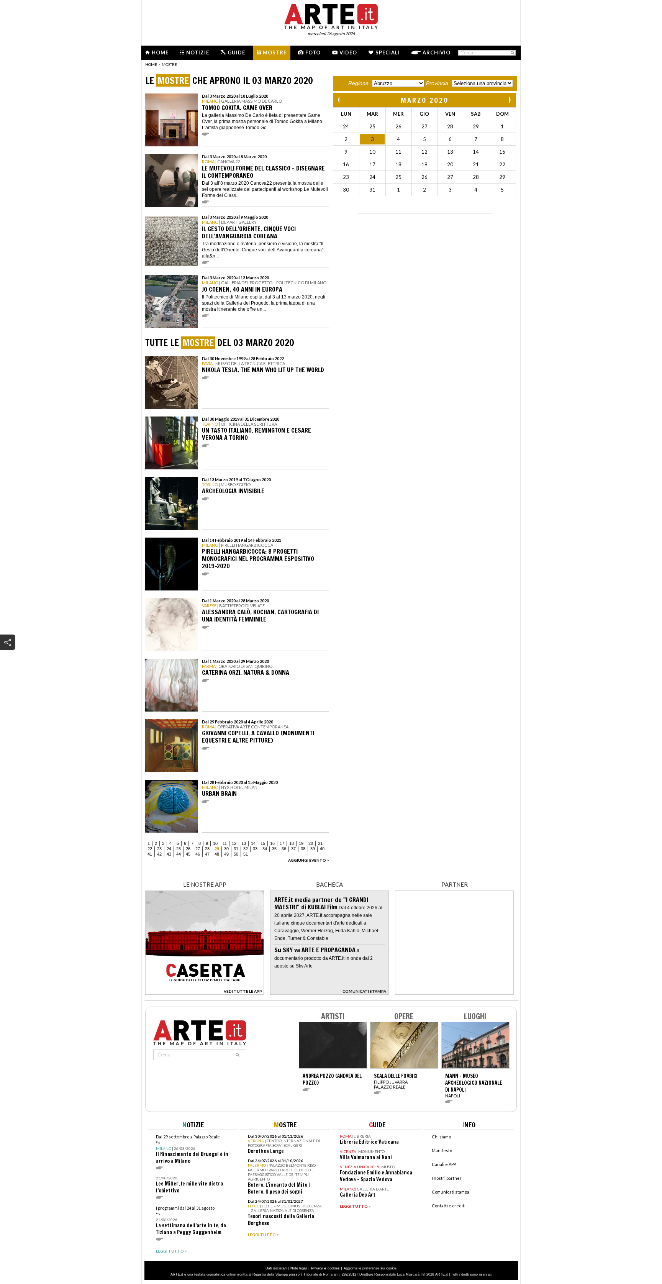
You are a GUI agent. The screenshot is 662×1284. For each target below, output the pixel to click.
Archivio (437, 52)
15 (263, 843)
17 (282, 843)
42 (159, 854)
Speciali (387, 52)
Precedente (339, 100)
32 (245, 848)
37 (293, 848)
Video (348, 52)
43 (169, 854)
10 (215, 843)
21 (320, 843)
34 (264, 848)
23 (159, 848)
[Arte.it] (331, 15)
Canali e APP (444, 1164)
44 (178, 854)
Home (160, 52)
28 (207, 848)
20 (310, 843)
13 (243, 843)
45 (188, 854)
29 (217, 848)
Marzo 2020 (425, 100)
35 (274, 848)
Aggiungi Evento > (308, 860)
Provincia (437, 83)
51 (245, 854)
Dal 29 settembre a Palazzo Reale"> (192, 1149)
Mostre (275, 52)
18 (291, 843)
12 (234, 843)
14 (253, 843)
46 (197, 854)
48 (217, 854)
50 (236, 854)
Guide (236, 52)
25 (178, 848)
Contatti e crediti (448, 1205)
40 (322, 848)
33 (255, 848)
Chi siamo (441, 1136)
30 (226, 848)
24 (169, 848)
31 (236, 848)
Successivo (509, 100)
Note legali (298, 1268)
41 (149, 854)
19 (301, 843)
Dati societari (276, 1268)
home (151, 64)
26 (188, 848)
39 (312, 848)
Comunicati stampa (450, 1191)
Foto (313, 52)
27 (197, 848)
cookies (334, 1268)
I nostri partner (447, 1178)
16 (272, 843)
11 (225, 843)
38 (303, 848)
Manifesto (442, 1150)
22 (149, 848)
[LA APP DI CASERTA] (205, 992)
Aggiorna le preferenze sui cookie (370, 1268)
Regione (358, 83)
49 (226, 854)
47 (207, 854)
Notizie (197, 52)
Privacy (317, 1268)
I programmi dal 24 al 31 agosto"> (191, 1220)
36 (284, 848)
